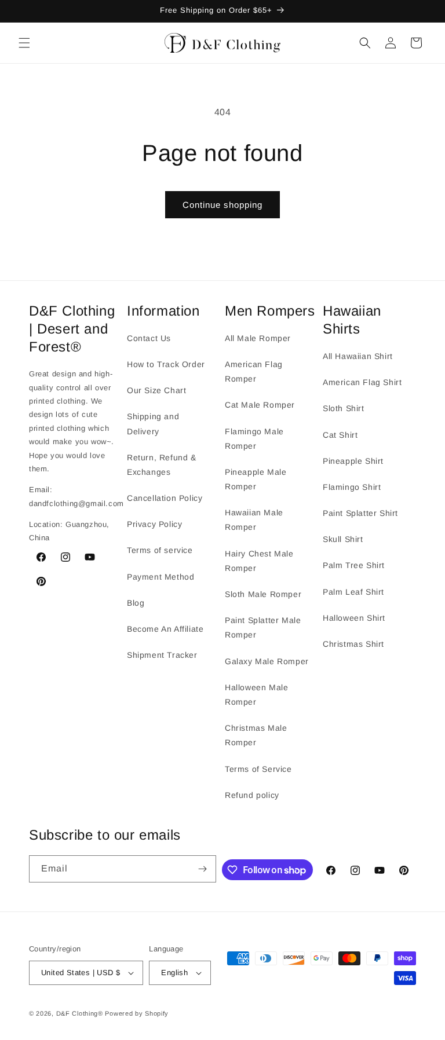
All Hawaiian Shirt (358, 356)
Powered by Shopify (137, 1013)
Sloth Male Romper (263, 594)
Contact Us (149, 338)
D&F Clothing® (79, 1013)
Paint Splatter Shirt (360, 513)
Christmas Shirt (353, 644)
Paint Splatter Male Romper (263, 627)
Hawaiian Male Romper (254, 520)
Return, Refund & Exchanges (161, 465)
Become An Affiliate (165, 628)
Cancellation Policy (164, 498)
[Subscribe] (203, 868)
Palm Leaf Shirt (353, 591)
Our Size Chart (156, 390)
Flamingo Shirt (352, 487)
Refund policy (252, 795)
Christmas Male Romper (256, 735)
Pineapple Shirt (353, 461)
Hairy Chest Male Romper (259, 561)
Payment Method (160, 576)
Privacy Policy (154, 524)
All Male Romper (258, 338)
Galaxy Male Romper (267, 661)
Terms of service (160, 550)
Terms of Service (258, 769)
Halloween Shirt (354, 617)
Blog (135, 602)
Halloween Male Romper (256, 694)
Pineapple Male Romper (255, 479)
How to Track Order (166, 364)
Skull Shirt (343, 539)
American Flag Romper (254, 371)
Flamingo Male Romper (254, 439)
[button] (24, 43)
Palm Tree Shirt (354, 565)
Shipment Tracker (162, 655)
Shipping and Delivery (153, 423)
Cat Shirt (340, 435)
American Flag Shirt (362, 382)
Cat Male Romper (260, 404)
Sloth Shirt (343, 408)
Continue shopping (222, 205)
